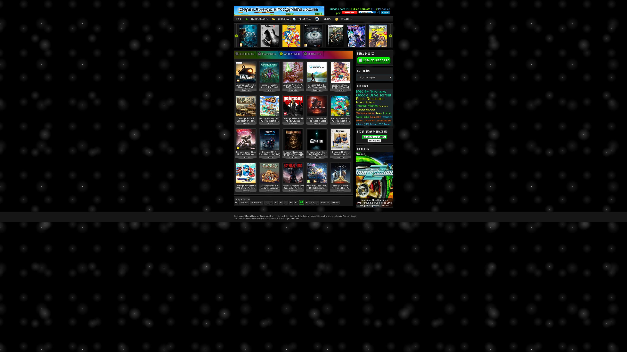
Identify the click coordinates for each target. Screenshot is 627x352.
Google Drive (367, 95)
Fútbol (366, 117)
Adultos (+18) (362, 124)
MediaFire (364, 91)
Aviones (374, 124)
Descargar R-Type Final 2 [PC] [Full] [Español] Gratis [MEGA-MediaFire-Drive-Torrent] (316, 189)
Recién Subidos (247, 53)
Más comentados (292, 53)
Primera (244, 202)
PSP (380, 124)
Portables (380, 91)
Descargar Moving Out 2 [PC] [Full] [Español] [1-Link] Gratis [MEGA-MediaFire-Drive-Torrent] (269, 122)
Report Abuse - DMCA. (293, 218)
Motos (359, 120)
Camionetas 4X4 (383, 120)
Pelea (379, 113)
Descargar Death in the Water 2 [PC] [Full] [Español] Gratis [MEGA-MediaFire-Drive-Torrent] (245, 88)
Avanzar (325, 202)
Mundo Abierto (365, 102)
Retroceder (256, 202)
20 (276, 202)
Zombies (383, 106)
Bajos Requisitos (370, 99)
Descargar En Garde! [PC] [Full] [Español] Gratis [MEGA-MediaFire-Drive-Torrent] (340, 88)
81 (291, 202)
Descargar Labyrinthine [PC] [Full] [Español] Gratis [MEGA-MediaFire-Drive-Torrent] (316, 155)
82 (296, 202)
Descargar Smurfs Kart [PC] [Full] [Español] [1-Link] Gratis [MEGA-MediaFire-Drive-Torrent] (340, 122)
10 (270, 202)
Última (335, 202)
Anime (387, 113)
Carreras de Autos (366, 109)
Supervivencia (365, 113)
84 (307, 202)
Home (238, 18)
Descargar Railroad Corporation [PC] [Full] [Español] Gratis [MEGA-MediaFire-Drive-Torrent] (245, 122)
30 (281, 202)
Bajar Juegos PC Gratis (242, 216)
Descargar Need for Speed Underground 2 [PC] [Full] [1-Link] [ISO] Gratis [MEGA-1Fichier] (374, 203)
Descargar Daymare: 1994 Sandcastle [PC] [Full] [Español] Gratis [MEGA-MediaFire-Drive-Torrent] (293, 189)
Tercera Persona (367, 106)
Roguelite (387, 117)
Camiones (369, 120)
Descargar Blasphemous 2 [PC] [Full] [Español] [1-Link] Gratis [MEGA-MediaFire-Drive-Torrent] (293, 155)
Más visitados (269, 53)
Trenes (387, 124)
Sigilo (359, 117)
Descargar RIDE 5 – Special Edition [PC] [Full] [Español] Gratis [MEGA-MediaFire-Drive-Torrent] (269, 155)
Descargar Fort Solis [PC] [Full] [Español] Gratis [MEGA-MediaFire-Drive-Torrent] (317, 122)
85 (312, 202)
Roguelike (375, 117)
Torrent (385, 95)
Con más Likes (314, 53)
